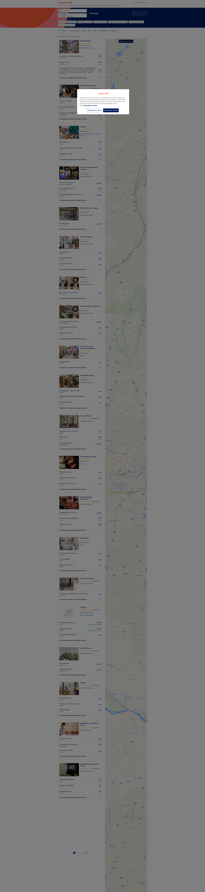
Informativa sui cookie (90, 105)
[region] (103, 101)
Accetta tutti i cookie (111, 110)
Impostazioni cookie (94, 110)
